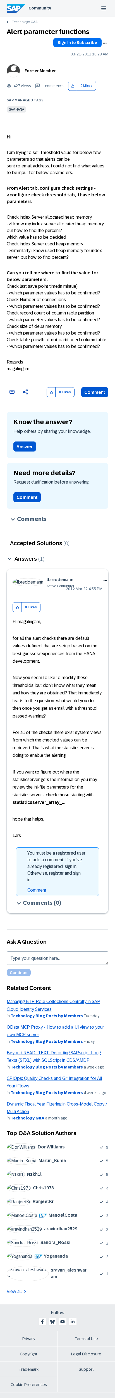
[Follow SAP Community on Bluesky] (52, 1321)
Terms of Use (86, 1338)
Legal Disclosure (86, 1354)
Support (86, 1369)
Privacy (28, 1338)
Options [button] (104, 43)
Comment (94, 392)
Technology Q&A (24, 22)
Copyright (28, 1354)
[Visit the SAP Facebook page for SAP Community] (42, 1321)
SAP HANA (16, 109)
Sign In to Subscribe (77, 42)
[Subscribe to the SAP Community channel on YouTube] (62, 1321)
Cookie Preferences (29, 1384)
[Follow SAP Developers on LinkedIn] (72, 1321)
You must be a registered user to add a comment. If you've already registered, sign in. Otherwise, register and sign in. (56, 866)
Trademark (29, 1369)
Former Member (40, 71)
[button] (72, 86)
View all (14, 1291)
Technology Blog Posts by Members (47, 1016)
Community (39, 8)
